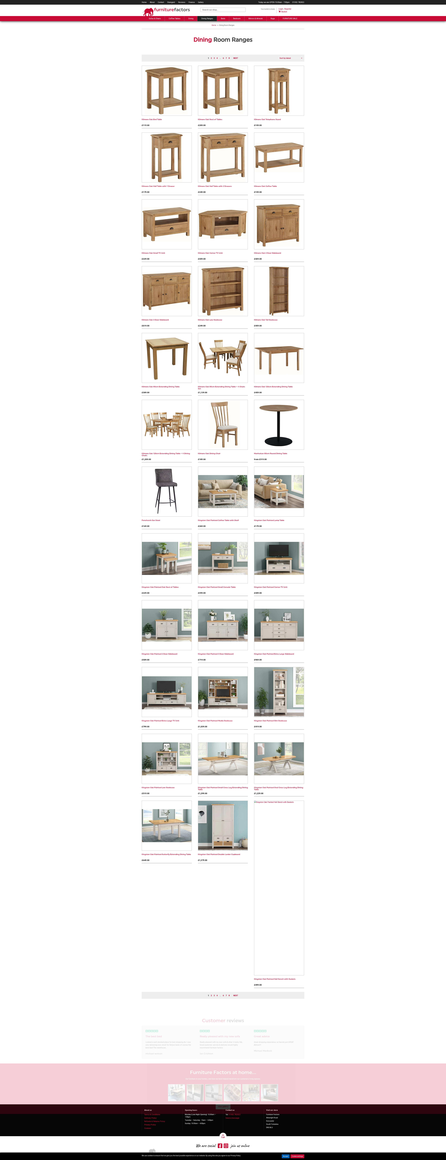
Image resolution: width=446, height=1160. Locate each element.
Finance (192, 2)
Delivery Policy (150, 1118)
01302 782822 (298, 2)
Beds (223, 18)
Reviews (181, 2)
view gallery (223, 1107)
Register (287, 9)
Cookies (147, 1128)
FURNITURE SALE (290, 18)
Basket (284, 12)
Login (281, 9)
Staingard (171, 2)
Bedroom (237, 18)
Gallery (201, 2)
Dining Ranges (207, 18)
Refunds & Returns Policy (154, 1121)
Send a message (232, 1118)
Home (144, 2)
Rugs (273, 18)
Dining (190, 18)
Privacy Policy (150, 1125)
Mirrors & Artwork (255, 18)
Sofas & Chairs (155, 18)
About (152, 2)
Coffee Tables (174, 18)
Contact (161, 2)
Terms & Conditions (152, 1114)
